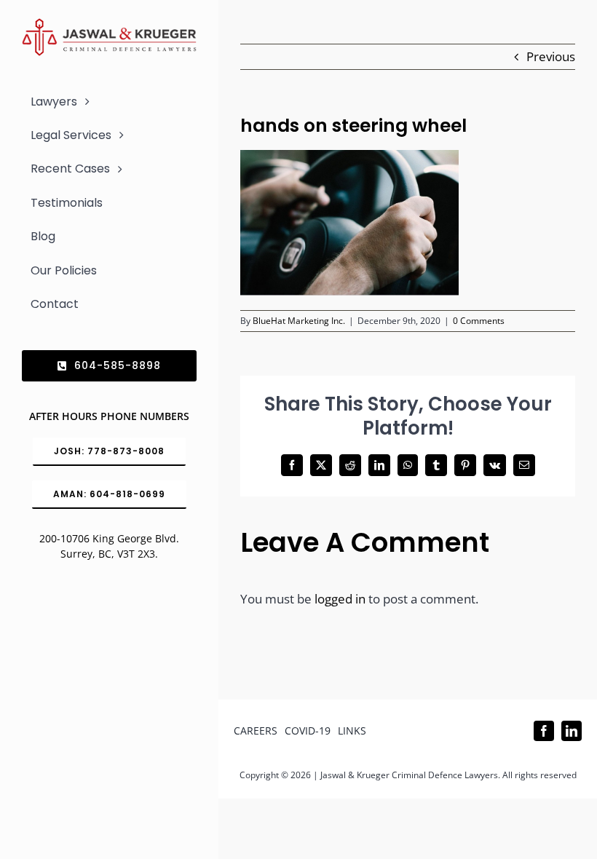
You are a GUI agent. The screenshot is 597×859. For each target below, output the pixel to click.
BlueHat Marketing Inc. (299, 320)
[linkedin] (571, 731)
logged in (340, 598)
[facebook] (544, 731)
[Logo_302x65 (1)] (109, 24)
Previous (550, 56)
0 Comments (479, 320)
